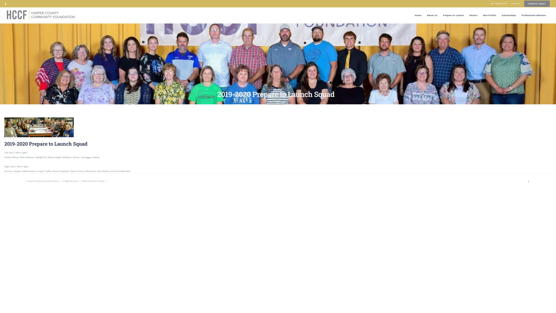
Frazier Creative (98, 181)
